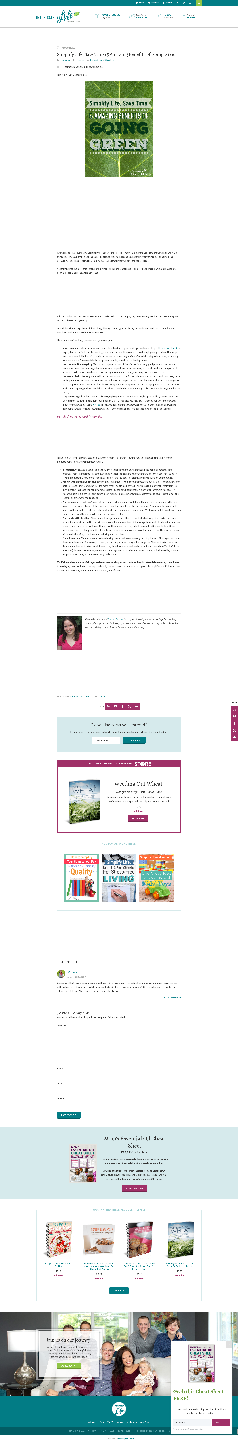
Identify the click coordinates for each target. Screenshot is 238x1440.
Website (60, 1099)
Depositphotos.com (126, 1439)
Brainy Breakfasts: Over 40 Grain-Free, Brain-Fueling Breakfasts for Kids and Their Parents (98, 1266)
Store (141, 3)
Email (60, 1084)
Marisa (72, 972)
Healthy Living (75, 696)
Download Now (134, 1189)
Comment (62, 1026)
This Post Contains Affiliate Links (102, 60)
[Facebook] (122, 706)
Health (69, 48)
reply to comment (172, 998)
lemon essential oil (168, 348)
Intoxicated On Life (58, 16)
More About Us (69, 1366)
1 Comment (80, 60)
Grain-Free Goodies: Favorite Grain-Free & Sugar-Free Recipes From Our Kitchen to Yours (139, 1266)
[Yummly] (108, 706)
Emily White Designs (160, 1431)
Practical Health (87, 696)
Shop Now (119, 1291)
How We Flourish (115, 619)
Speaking (154, 3)
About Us (169, 3)
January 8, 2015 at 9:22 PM (76, 977)
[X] (129, 706)
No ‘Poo (96, 405)
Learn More (138, 819)
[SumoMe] (136, 706)
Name (60, 1069)
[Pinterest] (115, 706)
